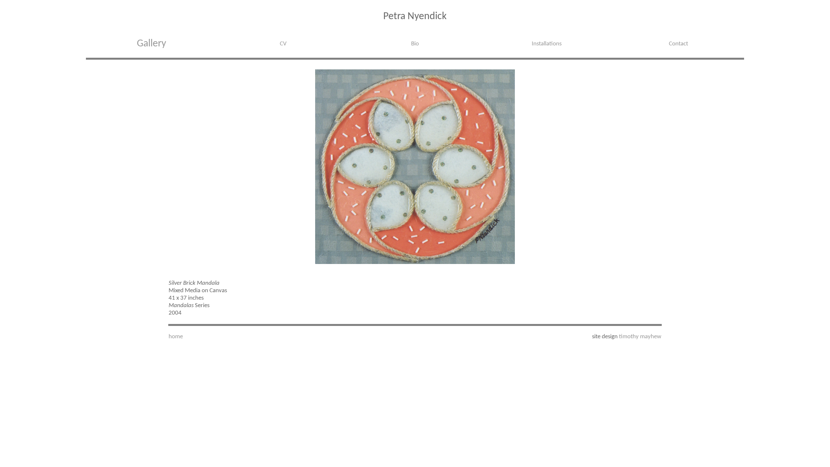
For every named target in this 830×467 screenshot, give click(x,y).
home (176, 337)
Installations (547, 44)
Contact (678, 44)
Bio (415, 44)
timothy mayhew (640, 337)
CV (283, 44)
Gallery (151, 44)
